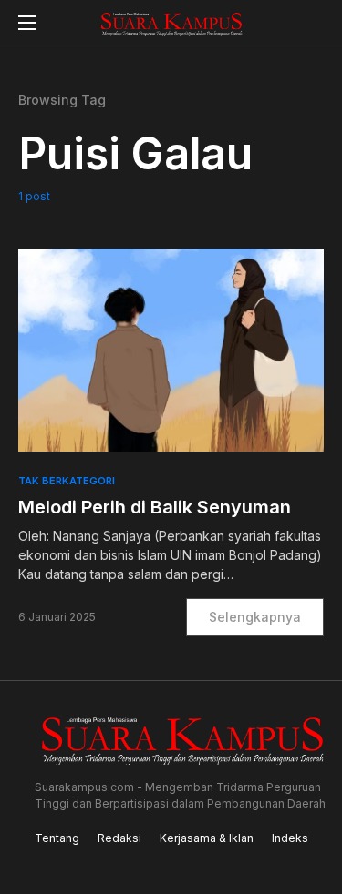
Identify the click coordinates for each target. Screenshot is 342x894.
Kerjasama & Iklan (207, 838)
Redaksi (119, 838)
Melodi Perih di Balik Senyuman (154, 507)
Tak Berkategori (66, 480)
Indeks (290, 838)
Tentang (57, 838)
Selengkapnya (255, 617)
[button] (27, 22)
